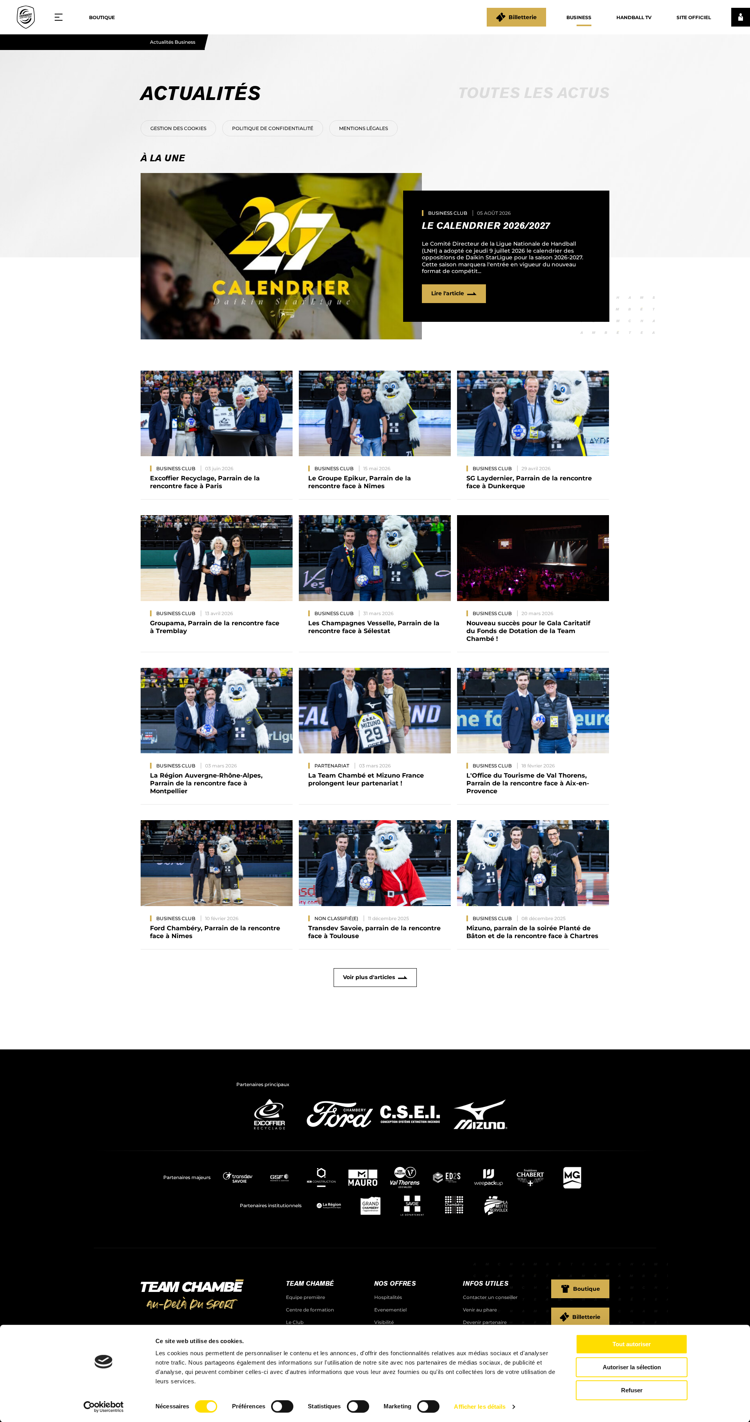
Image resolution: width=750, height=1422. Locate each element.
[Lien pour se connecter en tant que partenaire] (740, 17)
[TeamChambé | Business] (25, 17)
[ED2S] (446, 1177)
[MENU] (61, 17)
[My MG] (572, 1177)
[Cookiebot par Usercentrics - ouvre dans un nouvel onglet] (104, 1407)
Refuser (632, 1390)
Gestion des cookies (178, 128)
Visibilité (384, 1322)
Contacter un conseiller (490, 1297)
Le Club (295, 1322)
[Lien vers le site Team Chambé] (192, 1295)
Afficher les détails (479, 1406)
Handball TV (634, 17)
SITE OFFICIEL (694, 17)
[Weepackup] (488, 1177)
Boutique (102, 17)
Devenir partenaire (485, 1322)
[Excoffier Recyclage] (269, 1131)
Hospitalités (388, 1297)
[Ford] (340, 1131)
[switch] (282, 1406)
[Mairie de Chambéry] (454, 1206)
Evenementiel (390, 1310)
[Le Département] (412, 1206)
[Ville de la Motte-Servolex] (496, 1206)
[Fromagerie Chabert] (530, 1177)
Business (578, 17)
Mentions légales (363, 128)
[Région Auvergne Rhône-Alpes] (328, 1206)
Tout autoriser (631, 1344)
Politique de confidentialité (272, 128)
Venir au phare (480, 1310)
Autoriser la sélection (632, 1367)
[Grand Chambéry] (370, 1206)
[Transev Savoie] (237, 1177)
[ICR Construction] (321, 1177)
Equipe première (305, 1297)
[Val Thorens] (405, 1177)
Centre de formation (310, 1310)
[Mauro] (363, 1177)
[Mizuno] (480, 1131)
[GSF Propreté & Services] (279, 1177)
